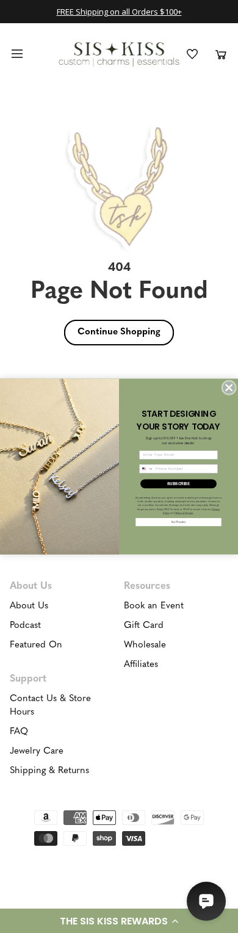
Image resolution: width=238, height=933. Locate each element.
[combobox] (147, 468)
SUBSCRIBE (178, 483)
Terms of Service (184, 512)
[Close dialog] (229, 387)
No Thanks (178, 522)
